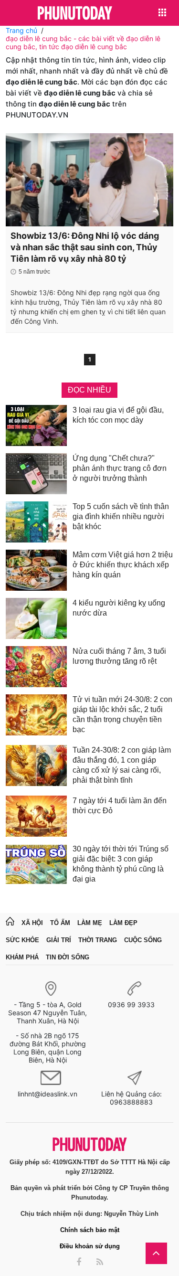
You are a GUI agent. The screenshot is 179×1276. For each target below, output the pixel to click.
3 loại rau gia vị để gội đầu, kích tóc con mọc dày (118, 415)
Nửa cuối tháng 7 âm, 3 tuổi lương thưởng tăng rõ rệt (119, 656)
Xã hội (32, 922)
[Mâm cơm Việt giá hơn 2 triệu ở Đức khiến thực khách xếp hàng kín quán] (36, 570)
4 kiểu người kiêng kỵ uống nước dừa (119, 608)
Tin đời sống (67, 957)
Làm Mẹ (89, 922)
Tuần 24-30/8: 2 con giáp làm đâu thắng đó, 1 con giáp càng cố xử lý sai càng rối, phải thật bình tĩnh (122, 765)
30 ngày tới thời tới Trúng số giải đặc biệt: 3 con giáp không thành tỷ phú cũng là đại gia (120, 864)
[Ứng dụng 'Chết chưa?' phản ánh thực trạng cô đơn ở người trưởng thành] (36, 473)
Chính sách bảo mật (89, 1229)
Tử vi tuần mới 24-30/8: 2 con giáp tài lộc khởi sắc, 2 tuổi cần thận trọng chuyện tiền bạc (122, 714)
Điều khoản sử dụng (90, 1246)
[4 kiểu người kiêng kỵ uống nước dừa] (36, 618)
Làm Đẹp (123, 922)
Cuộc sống (143, 940)
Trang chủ (21, 30)
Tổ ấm (60, 922)
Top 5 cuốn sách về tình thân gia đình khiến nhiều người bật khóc (121, 516)
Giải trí (58, 940)
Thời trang (97, 940)
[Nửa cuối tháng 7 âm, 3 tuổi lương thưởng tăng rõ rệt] (36, 666)
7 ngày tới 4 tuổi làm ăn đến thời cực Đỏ (120, 806)
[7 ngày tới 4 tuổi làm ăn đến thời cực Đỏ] (36, 816)
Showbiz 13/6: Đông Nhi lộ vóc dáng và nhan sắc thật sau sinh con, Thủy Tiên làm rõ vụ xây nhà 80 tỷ (85, 247)
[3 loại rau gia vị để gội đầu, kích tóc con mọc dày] (36, 425)
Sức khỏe (22, 940)
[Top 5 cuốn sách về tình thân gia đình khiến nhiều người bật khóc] (36, 521)
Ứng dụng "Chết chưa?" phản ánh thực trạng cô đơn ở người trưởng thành (120, 468)
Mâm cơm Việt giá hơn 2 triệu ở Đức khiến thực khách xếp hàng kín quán (123, 565)
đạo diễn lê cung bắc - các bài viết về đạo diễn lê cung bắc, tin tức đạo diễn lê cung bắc (83, 42)
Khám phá (22, 957)
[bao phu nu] (75, 13)
